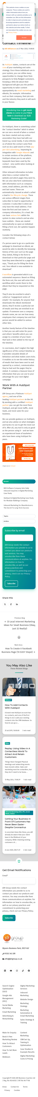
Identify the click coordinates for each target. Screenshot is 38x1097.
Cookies (17, 1090)
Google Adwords (23, 152)
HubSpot (8, 65)
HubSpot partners (17, 399)
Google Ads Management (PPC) (7, 998)
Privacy (7, 1090)
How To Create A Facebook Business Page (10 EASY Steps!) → (18, 650)
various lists (16, 215)
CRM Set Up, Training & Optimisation (25, 1042)
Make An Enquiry (9, 1033)
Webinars (6, 1057)
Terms (25, 1087)
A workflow (7, 274)
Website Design (26, 999)
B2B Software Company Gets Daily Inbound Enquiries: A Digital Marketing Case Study (18, 490)
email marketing (24, 90)
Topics (6, 516)
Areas (4, 1087)
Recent (6, 481)
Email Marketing (9, 1012)
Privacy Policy (13, 32)
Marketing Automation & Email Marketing (27, 1013)
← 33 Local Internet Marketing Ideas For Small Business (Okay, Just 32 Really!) (19, 625)
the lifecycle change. (19, 195)
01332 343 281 (9, 953)
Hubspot (13, 466)
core (4, 67)
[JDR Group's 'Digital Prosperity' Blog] (19, 637)
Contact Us (15, 1087)
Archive (6, 521)
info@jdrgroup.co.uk (13, 959)
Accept (24, 37)
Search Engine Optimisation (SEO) (8, 989)
